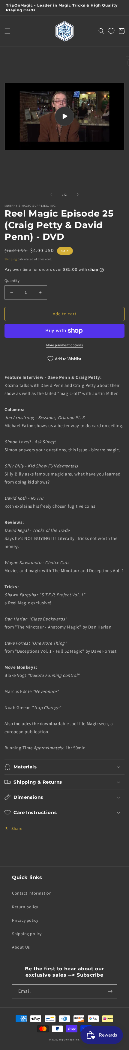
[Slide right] (77, 194)
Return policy (25, 907)
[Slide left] (51, 194)
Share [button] (16, 828)
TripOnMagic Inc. (69, 1039)
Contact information (32, 893)
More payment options (64, 345)
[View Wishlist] (111, 31)
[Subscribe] (110, 991)
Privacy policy (25, 920)
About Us (21, 947)
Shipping (10, 259)
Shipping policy (27, 933)
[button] (7, 31)
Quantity (12, 280)
